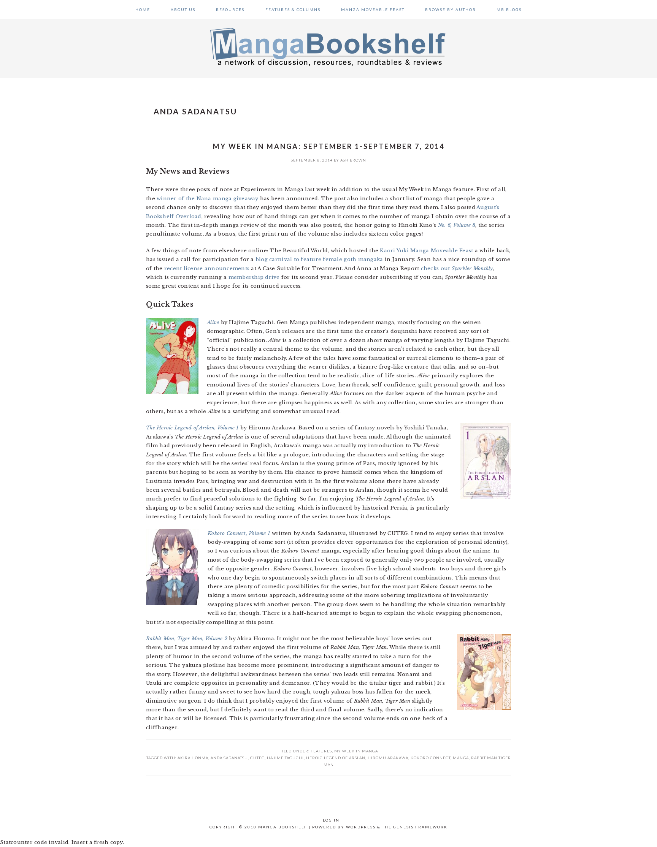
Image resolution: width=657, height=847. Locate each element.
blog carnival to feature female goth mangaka (319, 259)
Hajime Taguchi (285, 757)
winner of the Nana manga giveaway (208, 198)
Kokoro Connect (431, 757)
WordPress (361, 827)
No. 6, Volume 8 (457, 225)
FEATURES (321, 751)
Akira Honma (193, 757)
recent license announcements (206, 268)
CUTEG (257, 757)
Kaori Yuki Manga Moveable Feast (426, 250)
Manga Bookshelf (328, 46)
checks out (457, 268)
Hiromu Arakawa (388, 757)
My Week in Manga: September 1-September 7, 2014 (328, 146)
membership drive (254, 277)
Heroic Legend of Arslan (335, 757)
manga (461, 757)
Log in (331, 820)
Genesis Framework (420, 827)
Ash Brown (353, 160)
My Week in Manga (356, 751)
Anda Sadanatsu (229, 757)
